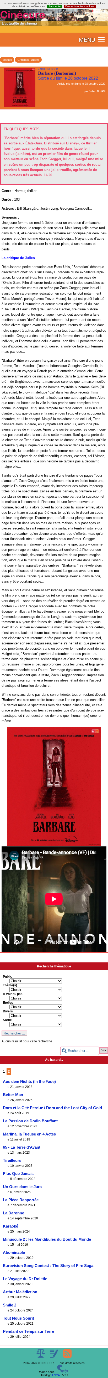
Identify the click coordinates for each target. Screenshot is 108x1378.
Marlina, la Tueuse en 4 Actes (29, 1134)
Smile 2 (9, 1305)
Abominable (14, 1252)
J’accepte (54, 6)
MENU (87, 39)
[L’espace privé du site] (54, 1356)
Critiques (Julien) (28, 59)
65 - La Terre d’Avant (21, 1147)
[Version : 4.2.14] (62, 1372)
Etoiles (8, 1003)
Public (7, 976)
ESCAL (56, 1375)
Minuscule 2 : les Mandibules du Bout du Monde (47, 1239)
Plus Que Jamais (18, 1174)
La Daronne (13, 1213)
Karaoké (10, 1226)
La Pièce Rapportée (21, 1200)
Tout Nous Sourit (18, 1318)
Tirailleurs (12, 1160)
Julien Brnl (95, 91)
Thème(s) (10, 985)
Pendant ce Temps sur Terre (28, 1331)
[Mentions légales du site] (41, 1356)
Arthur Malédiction (20, 1292)
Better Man (13, 1095)
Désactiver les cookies (79, 6)
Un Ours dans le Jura (22, 1187)
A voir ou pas (13, 994)
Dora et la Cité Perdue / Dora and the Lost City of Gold (52, 1108)
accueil (7, 59)
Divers (8, 1011)
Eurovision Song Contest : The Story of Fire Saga (48, 1266)
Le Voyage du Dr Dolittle (25, 1279)
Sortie (7, 1020)
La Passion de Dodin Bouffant (30, 1121)
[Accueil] (54, 24)
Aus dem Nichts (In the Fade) (29, 1081)
